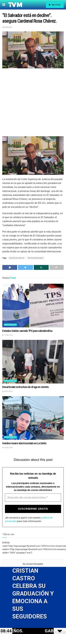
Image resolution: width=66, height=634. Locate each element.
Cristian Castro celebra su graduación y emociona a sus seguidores (33, 593)
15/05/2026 (8, 447)
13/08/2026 (8, 335)
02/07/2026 (8, 391)
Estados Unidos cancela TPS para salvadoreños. (27, 330)
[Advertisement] (33, 103)
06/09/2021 (7, 27)
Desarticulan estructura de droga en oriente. (25, 387)
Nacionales (10, 325)
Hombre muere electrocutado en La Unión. (24, 443)
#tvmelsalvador (35, 258)
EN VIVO (56, 5)
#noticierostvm (16, 258)
